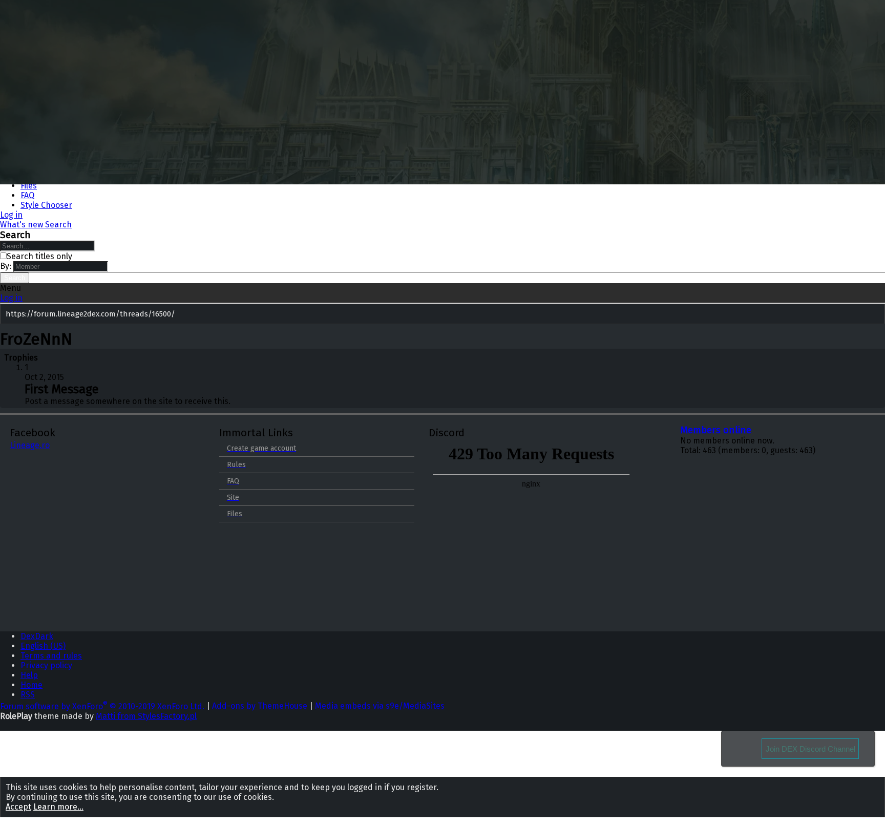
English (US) (43, 646)
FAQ (27, 195)
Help (29, 675)
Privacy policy (46, 665)
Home (31, 685)
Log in (11, 298)
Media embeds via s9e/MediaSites (380, 706)
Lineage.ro (30, 445)
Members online (715, 430)
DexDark (36, 636)
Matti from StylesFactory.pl (146, 716)
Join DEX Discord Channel (810, 749)
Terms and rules (51, 656)
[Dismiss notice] (875, 314)
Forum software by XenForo (102, 706)
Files (28, 185)
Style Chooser (46, 205)
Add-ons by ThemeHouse (259, 706)
